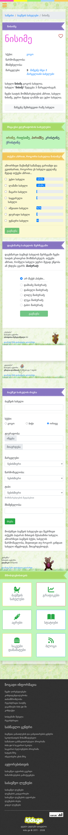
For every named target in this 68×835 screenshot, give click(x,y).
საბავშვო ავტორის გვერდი (18, 771)
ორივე (53, 423)
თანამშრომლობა (13, 699)
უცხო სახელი (16, 179)
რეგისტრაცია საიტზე (15, 703)
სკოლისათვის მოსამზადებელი (20, 737)
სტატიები (51, 622)
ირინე (10, 138)
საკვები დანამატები (17, 648)
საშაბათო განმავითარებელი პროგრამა (25, 741)
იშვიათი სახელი (18, 208)
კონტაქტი (10, 710)
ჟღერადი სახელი (19, 214)
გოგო (30, 54)
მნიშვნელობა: (13, 504)
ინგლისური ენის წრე (15, 756)
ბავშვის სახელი (14, 401)
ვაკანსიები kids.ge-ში (16, 706)
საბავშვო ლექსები (14, 790)
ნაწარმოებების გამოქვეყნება (20, 775)
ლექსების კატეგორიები (17, 793)
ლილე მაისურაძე (34, 295)
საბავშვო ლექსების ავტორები (20, 797)
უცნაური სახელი (18, 220)
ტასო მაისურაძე (33, 305)
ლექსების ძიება (13, 801)
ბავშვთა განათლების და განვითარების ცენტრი (29, 734)
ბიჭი (31, 423)
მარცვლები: (12, 457)
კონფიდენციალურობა (16, 695)
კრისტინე (52, 138)
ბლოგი (51, 646)
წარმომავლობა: (14, 472)
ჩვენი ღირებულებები (15, 691)
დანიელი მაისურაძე (36, 290)
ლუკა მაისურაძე (33, 300)
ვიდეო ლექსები (13, 805)
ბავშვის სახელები (27, 15)
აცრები (17, 622)
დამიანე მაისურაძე (35, 284)
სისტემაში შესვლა (14, 716)
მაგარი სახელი (17, 191)
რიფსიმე (23, 138)
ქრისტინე (13, 142)
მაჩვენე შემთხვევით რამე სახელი (34, 107)
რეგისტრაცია (11, 720)
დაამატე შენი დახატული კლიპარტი (19, 342)
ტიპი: (8, 486)
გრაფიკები (51, 595)
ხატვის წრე (10, 753)
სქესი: (8, 418)
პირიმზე (37, 138)
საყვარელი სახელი (15, 200)
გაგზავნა (34, 313)
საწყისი (9, 15)
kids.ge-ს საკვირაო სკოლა (18, 745)
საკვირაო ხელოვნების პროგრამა (22, 749)
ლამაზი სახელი (18, 185)
